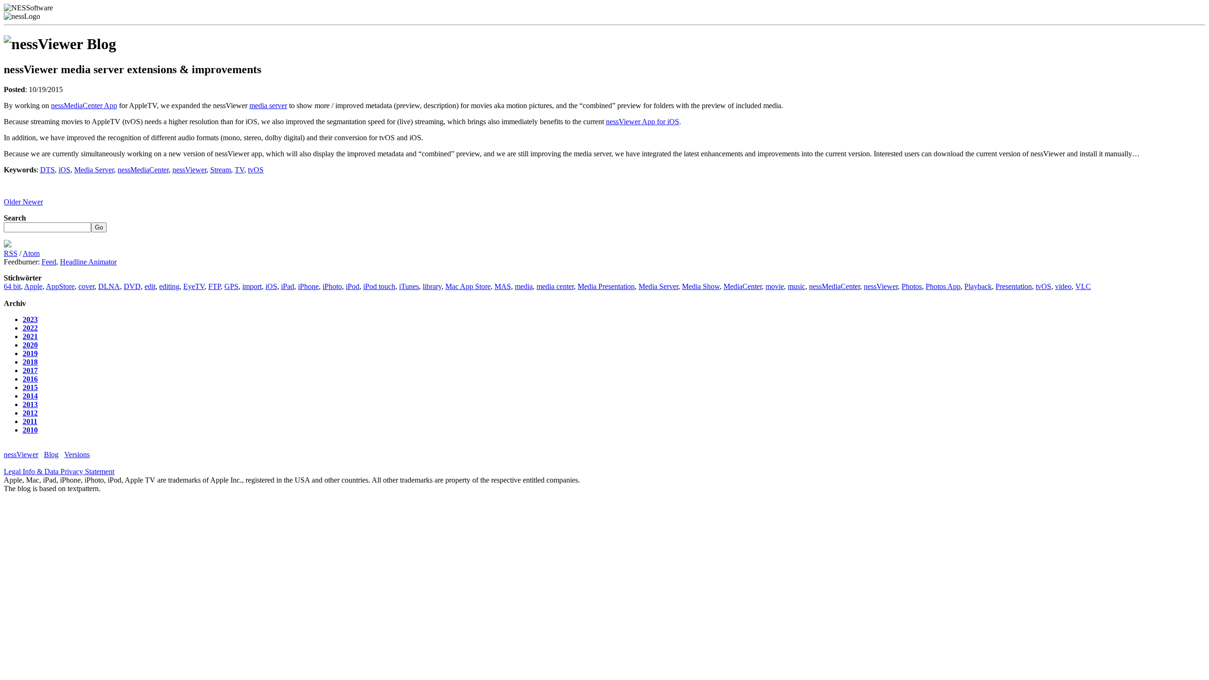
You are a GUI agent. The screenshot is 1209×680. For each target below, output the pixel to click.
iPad (287, 286)
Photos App (943, 286)
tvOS (256, 170)
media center (555, 286)
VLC (1083, 286)
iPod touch (379, 286)
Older (13, 202)
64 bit (12, 286)
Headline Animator (88, 262)
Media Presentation (606, 286)
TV (239, 170)
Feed (49, 262)
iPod (352, 286)
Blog (51, 454)
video (1063, 286)
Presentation (1014, 286)
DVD (132, 286)
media (524, 286)
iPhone (308, 286)
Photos (912, 286)
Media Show (701, 286)
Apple (33, 286)
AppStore (60, 286)
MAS (502, 286)
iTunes (409, 286)
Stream (220, 170)
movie (775, 286)
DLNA (109, 286)
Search (15, 218)
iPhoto (332, 286)
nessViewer (189, 170)
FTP (214, 286)
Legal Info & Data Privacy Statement (59, 472)
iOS (64, 170)
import (252, 286)
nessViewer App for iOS (642, 122)
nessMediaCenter (143, 170)
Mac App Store (468, 286)
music (796, 286)
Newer (33, 202)
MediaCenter (743, 286)
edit (150, 286)
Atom (31, 253)
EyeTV (193, 286)
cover (86, 286)
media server (268, 106)
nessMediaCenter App (84, 106)
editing (169, 286)
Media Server (94, 170)
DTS (47, 170)
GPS (231, 286)
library (432, 286)
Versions (77, 454)
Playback (978, 286)
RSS (10, 253)
